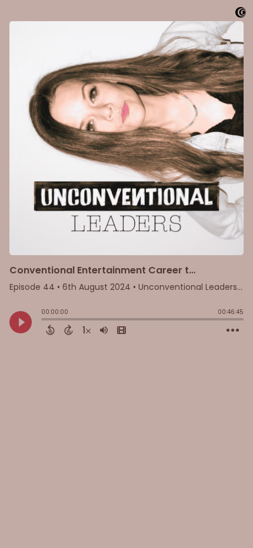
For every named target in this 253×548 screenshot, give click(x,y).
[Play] (20, 322)
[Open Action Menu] (233, 330)
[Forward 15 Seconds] (68, 330)
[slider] (44, 320)
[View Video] (121, 330)
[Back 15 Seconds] (50, 330)
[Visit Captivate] (240, 14)
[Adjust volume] (103, 330)
